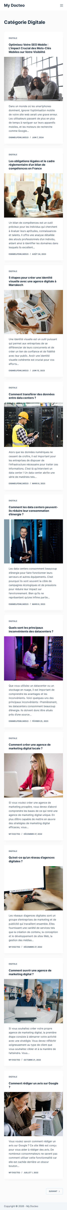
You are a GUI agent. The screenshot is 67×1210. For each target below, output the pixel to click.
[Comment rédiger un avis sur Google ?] (33, 1114)
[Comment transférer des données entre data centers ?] (33, 425)
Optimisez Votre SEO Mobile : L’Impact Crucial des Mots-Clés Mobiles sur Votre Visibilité (30, 48)
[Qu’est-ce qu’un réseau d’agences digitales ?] (33, 888)
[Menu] (61, 5)
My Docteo (14, 5)
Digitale (13, 38)
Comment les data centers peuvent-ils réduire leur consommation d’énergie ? (33, 510)
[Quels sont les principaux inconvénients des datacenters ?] (33, 658)
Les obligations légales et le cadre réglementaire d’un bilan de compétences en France (32, 164)
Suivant (53, 1191)
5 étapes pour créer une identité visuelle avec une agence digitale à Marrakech (32, 281)
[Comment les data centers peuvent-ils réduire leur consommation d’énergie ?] (33, 541)
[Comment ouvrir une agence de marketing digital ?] (33, 1001)
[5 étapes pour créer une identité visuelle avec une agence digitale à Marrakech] (33, 312)
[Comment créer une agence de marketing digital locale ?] (33, 775)
